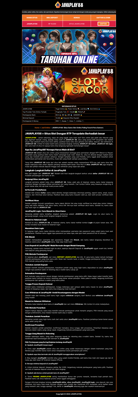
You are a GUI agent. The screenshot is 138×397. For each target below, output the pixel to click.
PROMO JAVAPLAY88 (42, 377)
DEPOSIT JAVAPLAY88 (66, 257)
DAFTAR (103, 24)
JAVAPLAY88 (30, 138)
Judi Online (45, 128)
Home (37, 128)
